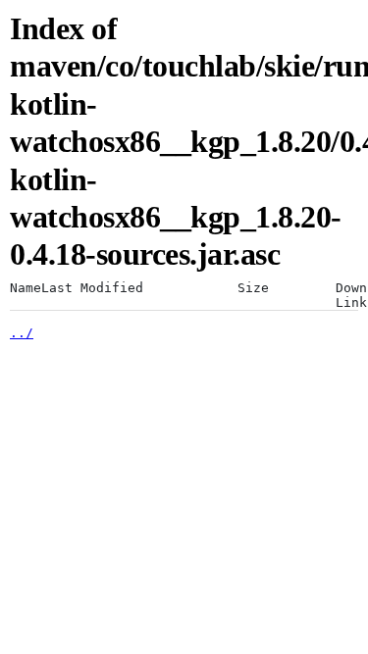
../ (21, 333)
